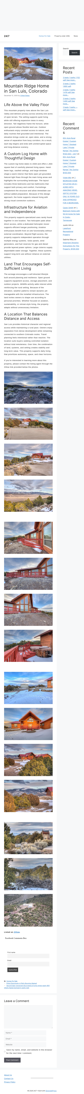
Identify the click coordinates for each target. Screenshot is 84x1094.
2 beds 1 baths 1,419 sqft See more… (69, 92)
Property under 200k (62, 36)
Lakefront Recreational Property (68, 231)
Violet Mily (67, 178)
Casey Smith (68, 208)
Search (66, 49)
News (76, 36)
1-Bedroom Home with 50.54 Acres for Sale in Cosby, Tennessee (71, 214)
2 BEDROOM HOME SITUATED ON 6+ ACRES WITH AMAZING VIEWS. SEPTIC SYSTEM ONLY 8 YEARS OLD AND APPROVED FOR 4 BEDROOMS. (71, 190)
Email (9, 960)
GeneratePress (51, 1091)
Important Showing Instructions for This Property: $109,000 (71, 246)
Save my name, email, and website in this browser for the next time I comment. (29, 1051)
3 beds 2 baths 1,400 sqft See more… (69, 101)
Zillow (17, 932)
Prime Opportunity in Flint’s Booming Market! (21, 983)
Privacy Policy (9, 1082)
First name (11, 952)
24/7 (7, 36)
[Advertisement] (42, 15)
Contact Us (8, 1079)
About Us (8, 1075)
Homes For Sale (44, 36)
